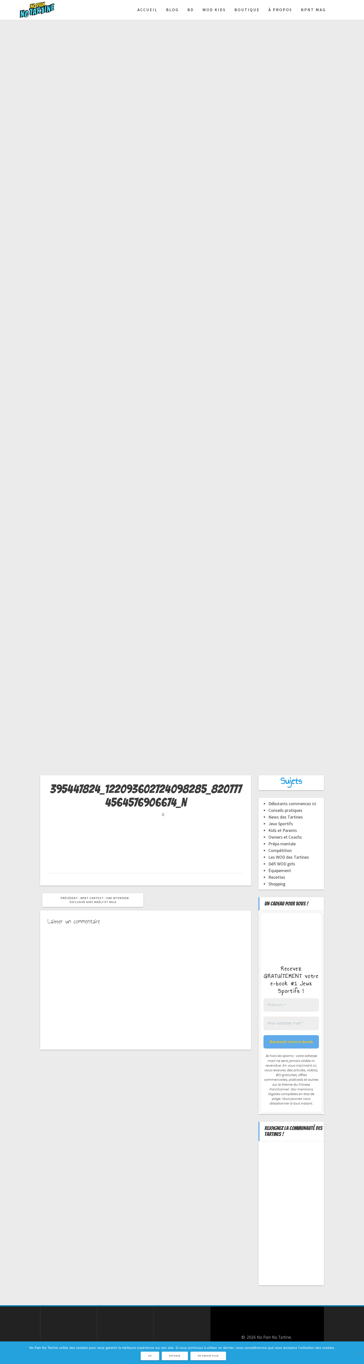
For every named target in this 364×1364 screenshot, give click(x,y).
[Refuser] (357, 1352)
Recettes (276, 877)
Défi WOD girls (281, 864)
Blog (172, 9)
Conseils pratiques (285, 810)
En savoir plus (208, 1356)
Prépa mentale (282, 844)
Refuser (175, 1356)
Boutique (247, 9)
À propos (280, 9)
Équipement (279, 870)
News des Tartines (285, 817)
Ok (150, 1356)
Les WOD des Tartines (288, 857)
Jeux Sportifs (280, 823)
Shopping (277, 884)
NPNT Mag (313, 9)
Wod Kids (214, 9)
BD (190, 9)
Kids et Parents (282, 830)
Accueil (147, 9)
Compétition (280, 850)
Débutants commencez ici (292, 803)
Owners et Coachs (285, 837)
